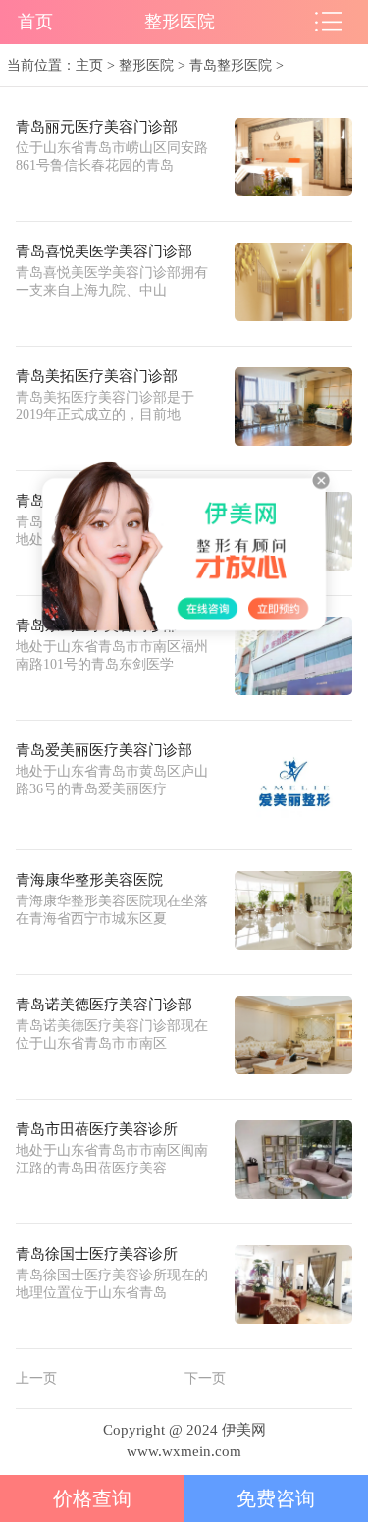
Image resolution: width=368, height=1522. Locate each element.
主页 (89, 65)
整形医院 (146, 65)
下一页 (205, 1378)
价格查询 (92, 1498)
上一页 (36, 1378)
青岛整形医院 (230, 65)
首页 (35, 21)
